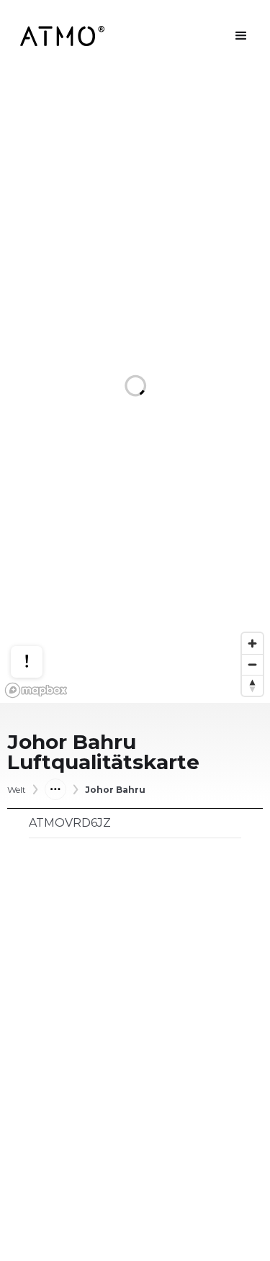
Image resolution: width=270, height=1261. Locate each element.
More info (40, 616)
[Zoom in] (252, 643)
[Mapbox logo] (36, 690)
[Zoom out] (252, 664)
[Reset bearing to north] (252, 685)
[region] (135, 387)
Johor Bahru (115, 790)
